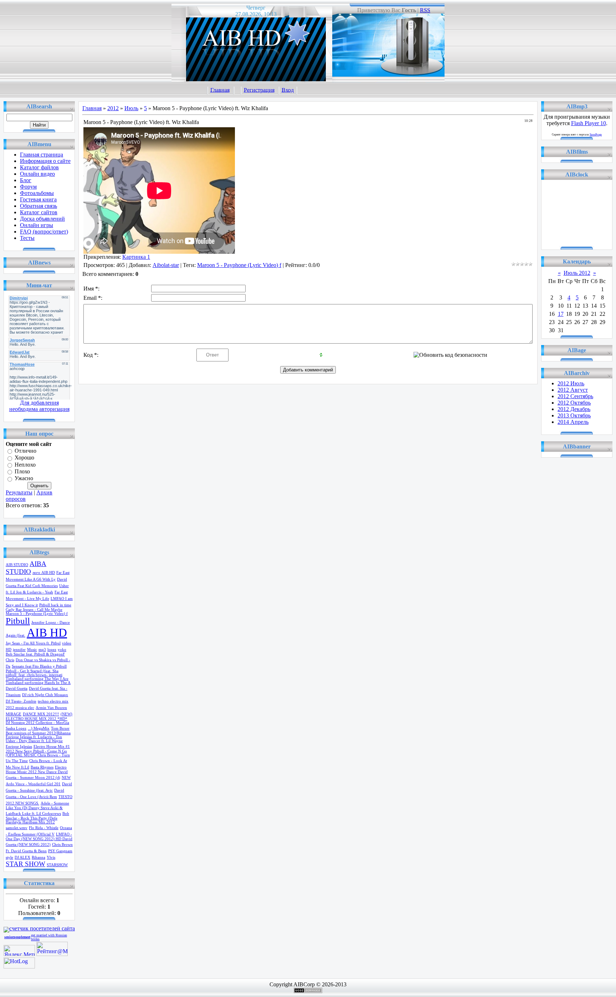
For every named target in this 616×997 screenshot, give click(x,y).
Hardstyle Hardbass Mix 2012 (30, 822)
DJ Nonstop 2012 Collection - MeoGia (37, 723)
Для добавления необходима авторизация (39, 406)
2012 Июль (571, 383)
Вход (288, 90)
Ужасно (24, 479)
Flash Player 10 (588, 123)
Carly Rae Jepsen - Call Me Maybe (34, 610)
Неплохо (25, 465)
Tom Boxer (60, 728)
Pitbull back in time (55, 605)
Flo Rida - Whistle (43, 828)
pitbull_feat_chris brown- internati (34, 675)
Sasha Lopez (16, 728)
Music (32, 650)
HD (8, 650)
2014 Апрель (573, 422)
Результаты (19, 492)
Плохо (22, 471)
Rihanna (38, 857)
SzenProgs (596, 134)
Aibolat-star (166, 265)
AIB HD (47, 632)
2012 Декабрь (574, 409)
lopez (51, 650)
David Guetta (16, 688)
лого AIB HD (43, 573)
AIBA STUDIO (26, 567)
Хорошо (24, 458)
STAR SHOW (25, 864)
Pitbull (18, 621)
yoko (62, 650)
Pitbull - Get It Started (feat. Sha (32, 671)
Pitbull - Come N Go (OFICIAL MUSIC (36, 753)
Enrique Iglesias (19, 747)
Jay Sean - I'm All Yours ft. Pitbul (33, 643)
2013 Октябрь (574, 415)
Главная (220, 90)
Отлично (25, 451)
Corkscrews (51, 814)
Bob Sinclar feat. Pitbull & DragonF (35, 654)
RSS (425, 10)
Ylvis (51, 857)
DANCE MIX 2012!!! (41, 714)
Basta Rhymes (42, 767)
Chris (10, 660)
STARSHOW (57, 865)
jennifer (19, 650)
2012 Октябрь (574, 403)
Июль (131, 108)
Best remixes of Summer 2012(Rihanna (38, 733)
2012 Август (573, 390)
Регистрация (259, 90)
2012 (113, 108)
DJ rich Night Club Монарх (45, 695)
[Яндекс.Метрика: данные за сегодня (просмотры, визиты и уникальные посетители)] (19, 950)
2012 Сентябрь (575, 396)
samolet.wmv (16, 828)
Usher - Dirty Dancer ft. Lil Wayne (34, 741)
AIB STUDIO (17, 565)
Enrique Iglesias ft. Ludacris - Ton (34, 737)
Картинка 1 (136, 257)
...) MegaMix (39, 728)
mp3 (42, 650)
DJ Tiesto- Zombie (21, 701)
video (66, 643)
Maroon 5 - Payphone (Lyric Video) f (37, 614)
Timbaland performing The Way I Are (37, 679)
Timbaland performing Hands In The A (38, 683)
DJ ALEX (22, 857)
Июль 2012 (577, 273)
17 (561, 314)
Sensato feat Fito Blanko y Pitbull (39, 666)
